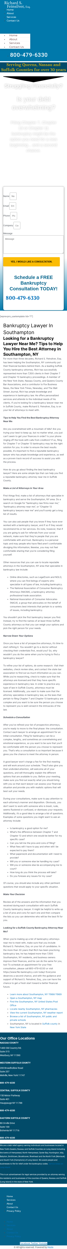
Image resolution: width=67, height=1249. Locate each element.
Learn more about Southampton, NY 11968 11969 (36, 994)
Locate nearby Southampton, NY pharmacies (33, 1009)
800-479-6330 (23, 298)
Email (6, 206)
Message (7, 233)
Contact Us (13, 20)
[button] (15, 28)
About (10, 13)
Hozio (50, 1247)
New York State (18, 1027)
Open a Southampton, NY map (26, 998)
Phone (6, 216)
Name (6, 196)
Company (8, 225)
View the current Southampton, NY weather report (36, 1012)
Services (11, 17)
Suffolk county (50, 1023)
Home (10, 9)
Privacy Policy (14, 1211)
